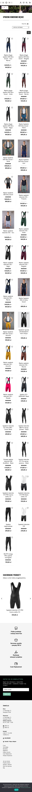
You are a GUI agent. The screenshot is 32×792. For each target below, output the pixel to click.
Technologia (5, 747)
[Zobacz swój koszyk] (29, 3)
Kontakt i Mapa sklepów (10, 741)
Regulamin (5, 750)
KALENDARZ (7, 738)
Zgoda (16, 789)
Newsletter (5, 749)
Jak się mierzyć (6, 761)
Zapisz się (6, 694)
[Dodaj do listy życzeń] (12, 39)
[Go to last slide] (1, 598)
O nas (4, 745)
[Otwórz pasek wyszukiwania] (26, 3)
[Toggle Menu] (29, 32)
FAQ (4, 768)
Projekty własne (6, 763)
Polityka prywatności (25, 787)
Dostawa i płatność (7, 764)
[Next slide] (30, 598)
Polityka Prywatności (7, 755)
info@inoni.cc (6, 734)
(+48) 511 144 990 (7, 733)
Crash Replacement (16, 667)
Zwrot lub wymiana (7, 766)
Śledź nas (7, 725)
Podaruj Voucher (6, 752)
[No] (30, 787)
